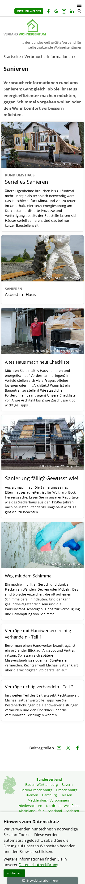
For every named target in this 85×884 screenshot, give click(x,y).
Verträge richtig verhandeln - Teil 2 (39, 686)
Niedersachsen (30, 805)
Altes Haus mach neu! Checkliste (37, 362)
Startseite (12, 56)
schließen (14, 873)
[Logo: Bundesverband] (42, 27)
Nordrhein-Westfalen (63, 805)
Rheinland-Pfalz (31, 811)
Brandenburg (66, 790)
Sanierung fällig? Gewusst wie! (41, 478)
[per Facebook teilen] (77, 748)
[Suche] (79, 12)
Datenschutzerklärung (38, 864)
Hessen (66, 795)
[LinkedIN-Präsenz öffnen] (71, 12)
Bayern (67, 784)
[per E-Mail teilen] (59, 748)
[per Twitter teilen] (68, 748)
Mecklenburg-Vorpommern (49, 800)
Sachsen (72, 811)
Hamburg (49, 795)
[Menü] (78, 5)
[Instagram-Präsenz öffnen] (64, 12)
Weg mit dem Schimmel (29, 576)
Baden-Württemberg (41, 784)
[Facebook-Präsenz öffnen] (48, 12)
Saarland (55, 811)
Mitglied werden (29, 11)
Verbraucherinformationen (49, 56)
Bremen (32, 795)
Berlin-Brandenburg (36, 790)
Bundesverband (49, 779)
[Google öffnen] (56, 12)
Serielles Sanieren (26, 179)
